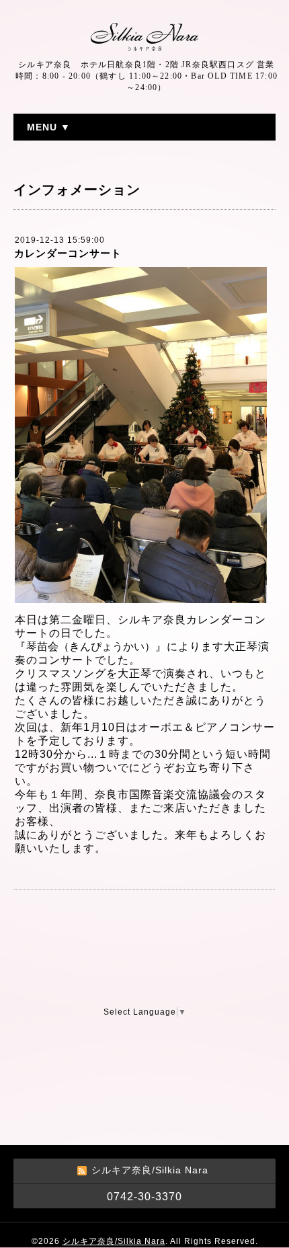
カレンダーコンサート (68, 253)
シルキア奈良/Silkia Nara (114, 1241)
